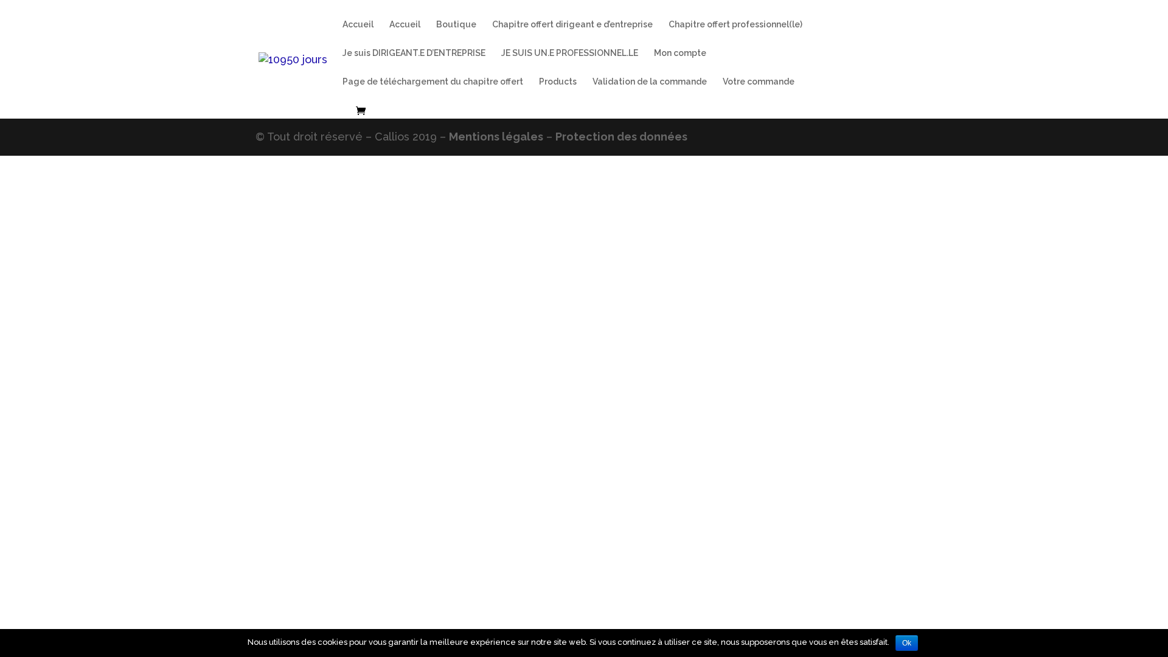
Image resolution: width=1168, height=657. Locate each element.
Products (558, 81)
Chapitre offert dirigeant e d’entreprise (572, 24)
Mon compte (680, 53)
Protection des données (621, 136)
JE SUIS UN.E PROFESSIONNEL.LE (569, 53)
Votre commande (758, 81)
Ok (906, 643)
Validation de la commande (650, 81)
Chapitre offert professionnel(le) (735, 24)
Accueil (358, 24)
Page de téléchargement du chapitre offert (432, 81)
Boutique (456, 24)
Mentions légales (496, 136)
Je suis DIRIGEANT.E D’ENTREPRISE (413, 53)
